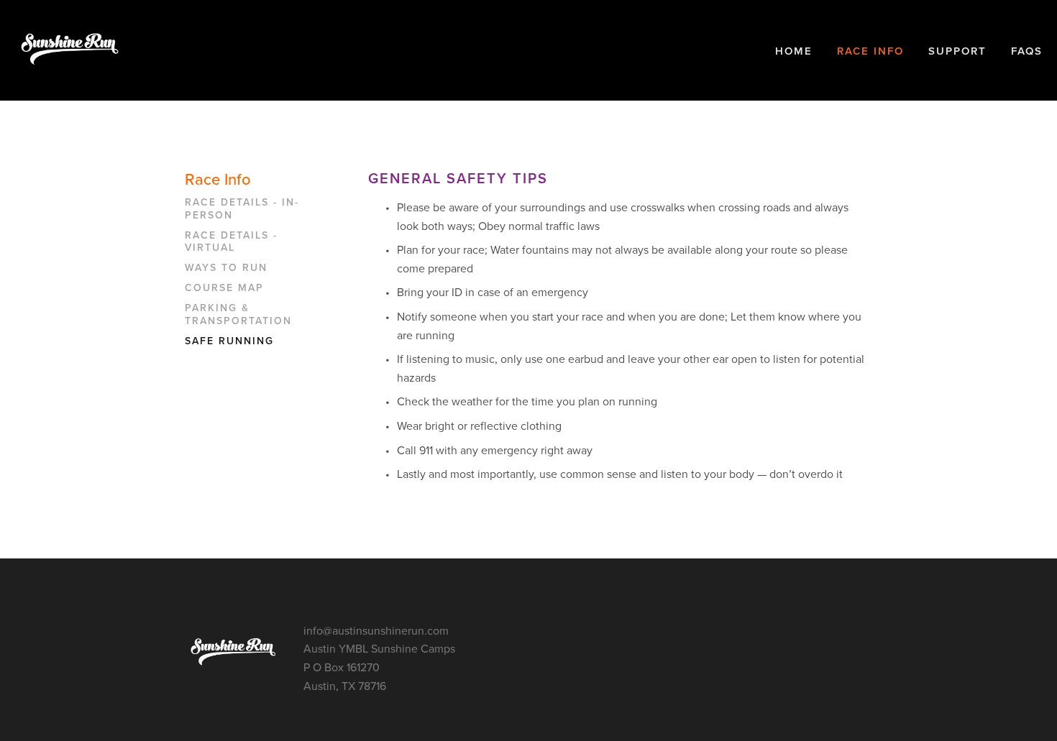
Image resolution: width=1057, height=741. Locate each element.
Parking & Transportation (238, 315)
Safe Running (229, 341)
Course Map (224, 288)
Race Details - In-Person (242, 209)
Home (794, 50)
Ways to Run (226, 268)
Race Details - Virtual (231, 242)
